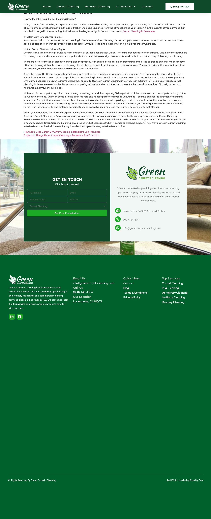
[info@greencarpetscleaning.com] (118, 228)
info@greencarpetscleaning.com (142, 228)
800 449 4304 (131, 219)
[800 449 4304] (118, 219)
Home (47, 6)
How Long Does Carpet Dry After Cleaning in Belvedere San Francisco (62, 131)
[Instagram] (12, 317)
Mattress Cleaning (97, 6)
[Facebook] (20, 317)
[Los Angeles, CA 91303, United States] (118, 210)
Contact (147, 6)
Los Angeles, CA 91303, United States (144, 211)
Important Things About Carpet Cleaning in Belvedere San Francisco (61, 135)
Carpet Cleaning (68, 6)
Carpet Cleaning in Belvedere (139, 31)
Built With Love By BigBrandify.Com (185, 480)
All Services (124, 6)
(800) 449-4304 (83, 292)
